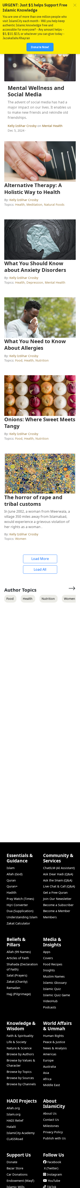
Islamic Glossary (55, 983)
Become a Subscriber (58, 905)
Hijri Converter (17, 905)
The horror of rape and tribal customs (33, 500)
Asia (46, 1073)
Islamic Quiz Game (56, 995)
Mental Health (52, 126)
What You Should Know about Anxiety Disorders (35, 266)
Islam (11, 868)
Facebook (54, 1162)
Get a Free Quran (55, 892)
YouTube (54, 1181)
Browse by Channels (21, 1084)
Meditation (34, 204)
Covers (48, 958)
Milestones (51, 1126)
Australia (49, 1066)
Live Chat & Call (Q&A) (59, 886)
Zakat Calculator (18, 923)
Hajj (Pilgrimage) (19, 994)
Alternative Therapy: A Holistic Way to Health (33, 188)
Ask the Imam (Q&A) (57, 880)
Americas (49, 1054)
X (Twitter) (51, 1168)
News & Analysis (55, 1048)
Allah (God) (14, 874)
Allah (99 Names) (19, 952)
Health (20, 204)
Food (18, 360)
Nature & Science (19, 1048)
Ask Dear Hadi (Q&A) (58, 874)
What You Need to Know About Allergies (35, 344)
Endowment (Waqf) (20, 1181)
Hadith (11, 892)
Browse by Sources (20, 1078)
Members (50, 917)
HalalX (11, 1127)
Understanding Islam (22, 917)
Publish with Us (54, 1138)
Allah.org (13, 1108)
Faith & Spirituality (20, 1036)
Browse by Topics (19, 1072)
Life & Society (16, 1042)
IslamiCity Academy (21, 1133)
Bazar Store (15, 1168)
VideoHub (50, 1001)
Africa (47, 1079)
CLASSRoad (15, 1139)
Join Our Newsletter (57, 899)
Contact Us (51, 1120)
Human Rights (53, 1036)
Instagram (54, 1174)
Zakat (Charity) (17, 982)
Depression (34, 282)
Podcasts (49, 1007)
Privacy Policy (53, 1132)
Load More (40, 558)
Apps (46, 952)
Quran (11, 880)
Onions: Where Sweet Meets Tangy (39, 422)
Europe (48, 1060)
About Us (50, 1113)
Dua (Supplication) (20, 911)
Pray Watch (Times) (20, 899)
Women (20, 539)
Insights (49, 970)
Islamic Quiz (52, 989)
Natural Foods (54, 204)
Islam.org (13, 1114)
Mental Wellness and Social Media (36, 91)
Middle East (51, 1085)
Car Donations (17, 1174)
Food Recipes (52, 964)
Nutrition (42, 360)
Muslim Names (54, 976)
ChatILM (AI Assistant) (59, 868)
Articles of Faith (18, 958)
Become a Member (56, 911)
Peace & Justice (54, 1042)
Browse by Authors (20, 1054)
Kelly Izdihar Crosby (22, 126)
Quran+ (12, 886)
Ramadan (13, 988)
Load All (40, 569)
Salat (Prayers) (17, 975)
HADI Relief (15, 1120)
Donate (12, 1162)
